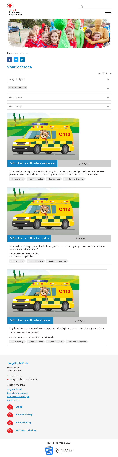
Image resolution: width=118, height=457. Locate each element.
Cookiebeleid (13, 400)
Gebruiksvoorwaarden (17, 393)
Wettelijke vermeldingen (18, 396)
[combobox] (59, 79)
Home (10, 52)
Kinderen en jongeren (74, 179)
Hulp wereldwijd (24, 414)
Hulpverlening (17, 179)
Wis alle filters (104, 73)
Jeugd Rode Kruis (36, 342)
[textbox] (60, 79)
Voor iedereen (21, 52)
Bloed (19, 406)
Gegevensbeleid (14, 389)
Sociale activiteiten (26, 430)
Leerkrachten (54, 179)
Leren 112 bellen (36, 179)
